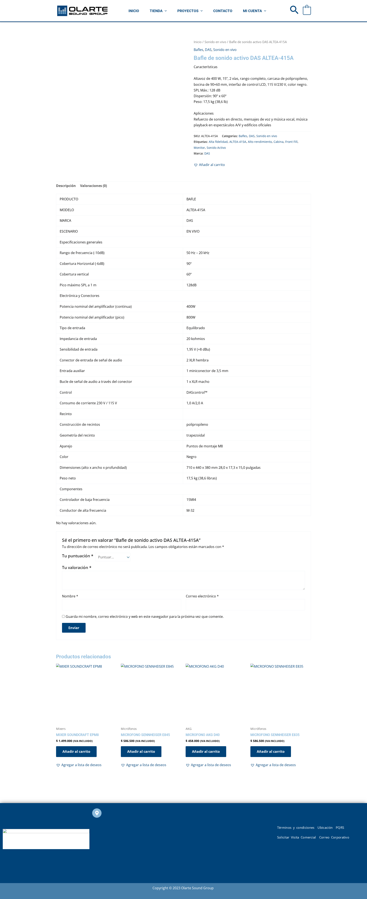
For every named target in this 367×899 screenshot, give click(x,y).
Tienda (156, 11)
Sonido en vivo (215, 42)
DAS (208, 49)
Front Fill (291, 142)
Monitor (199, 148)
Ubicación (325, 827)
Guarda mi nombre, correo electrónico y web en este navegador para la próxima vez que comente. (145, 616)
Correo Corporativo (334, 837)
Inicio (133, 11)
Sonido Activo (216, 148)
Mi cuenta (252, 11)
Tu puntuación (77, 556)
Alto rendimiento (260, 142)
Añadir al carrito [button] (76, 751)
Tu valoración (76, 567)
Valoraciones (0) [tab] (93, 185)
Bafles (198, 49)
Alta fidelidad (218, 142)
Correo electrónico (202, 596)
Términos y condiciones (296, 827)
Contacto (222, 11)
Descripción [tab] (66, 185)
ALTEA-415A (237, 142)
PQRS (340, 827)
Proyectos (187, 11)
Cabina (279, 142)
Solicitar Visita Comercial (296, 837)
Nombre (70, 596)
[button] (164, 10)
